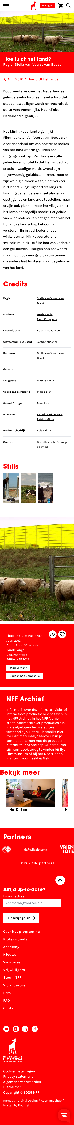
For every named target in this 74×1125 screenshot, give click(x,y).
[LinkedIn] (25, 1029)
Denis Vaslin (45, 314)
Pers (7, 993)
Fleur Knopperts (47, 319)
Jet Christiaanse (47, 342)
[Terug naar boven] (60, 880)
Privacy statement (18, 1076)
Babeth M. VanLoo (48, 330)
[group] (30, 797)
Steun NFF (12, 977)
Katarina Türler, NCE (50, 414)
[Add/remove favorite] (62, 634)
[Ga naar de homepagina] (33, 5)
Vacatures (12, 962)
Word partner (15, 985)
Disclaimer (12, 1087)
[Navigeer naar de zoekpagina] (68, 5)
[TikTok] (35, 1029)
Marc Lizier (44, 391)
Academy (11, 947)
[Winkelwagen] (60, 5)
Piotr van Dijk (45, 380)
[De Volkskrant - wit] (30, 849)
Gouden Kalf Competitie (25, 676)
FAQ (6, 1000)
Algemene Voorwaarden (22, 1082)
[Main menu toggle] (6, 5)
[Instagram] (16, 1029)
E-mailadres (14, 896)
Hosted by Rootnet (16, 1105)
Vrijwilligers (14, 970)
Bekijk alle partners (37, 863)
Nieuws (9, 954)
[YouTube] (6, 1029)
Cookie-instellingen (19, 1071)
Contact (10, 1008)
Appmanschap (51, 1100)
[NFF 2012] (4, 79)
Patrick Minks (45, 419)
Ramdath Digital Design (20, 1100)
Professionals (15, 939)
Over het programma (21, 931)
